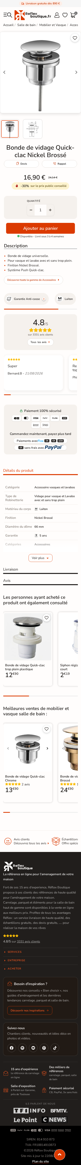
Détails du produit (18, 470)
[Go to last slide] (4, 72)
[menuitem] (10, 129)
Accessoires (42, 544)
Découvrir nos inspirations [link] (27, 1010)
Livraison (10, 569)
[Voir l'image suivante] (47, 748)
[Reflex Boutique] (33, 15)
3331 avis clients (28, 941)
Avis (6, 580)
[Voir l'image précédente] (8, 748)
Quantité (33, 201)
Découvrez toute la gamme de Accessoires (31, 280)
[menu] (8, 15)
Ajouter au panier (40, 228)
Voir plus (38, 558)
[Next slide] (76, 72)
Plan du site (40, 1161)
